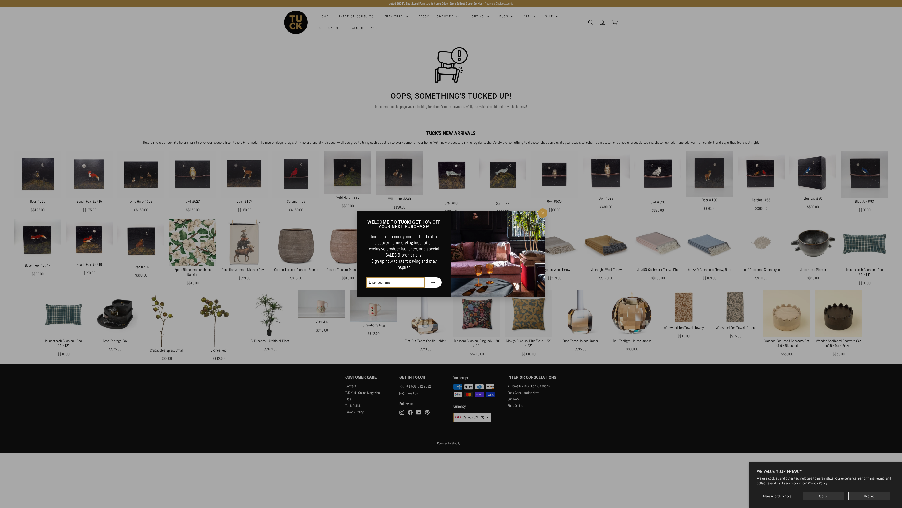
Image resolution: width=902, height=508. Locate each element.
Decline (869, 496)
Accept (823, 496)
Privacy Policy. (818, 483)
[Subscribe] (433, 283)
